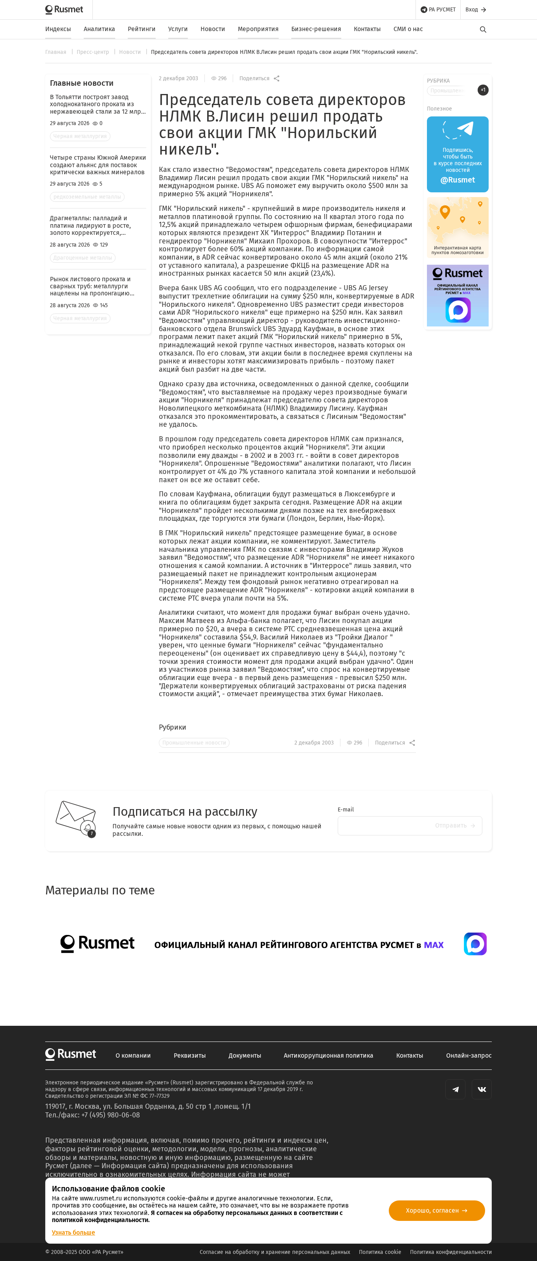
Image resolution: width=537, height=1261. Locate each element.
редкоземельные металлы (87, 197)
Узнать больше (73, 1232)
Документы (245, 1055)
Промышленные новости (194, 742)
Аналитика (99, 29)
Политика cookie (380, 1252)
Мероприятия (258, 29)
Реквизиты (190, 1055)
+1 (483, 90)
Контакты (367, 29)
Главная (56, 52)
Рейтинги (142, 29)
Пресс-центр (93, 52)
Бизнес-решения (316, 29)
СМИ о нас (408, 29)
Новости (212, 29)
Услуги (178, 29)
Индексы (58, 29)
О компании (133, 1055)
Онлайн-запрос (469, 1055)
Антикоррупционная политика (328, 1055)
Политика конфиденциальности (451, 1252)
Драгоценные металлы (82, 257)
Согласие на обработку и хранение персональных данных (275, 1252)
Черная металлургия (80, 136)
